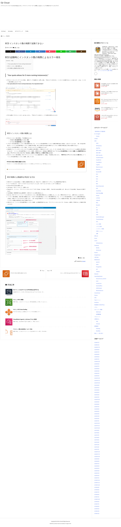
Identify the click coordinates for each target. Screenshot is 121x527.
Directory (98, 169)
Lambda (98, 198)
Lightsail (98, 200)
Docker (96, 252)
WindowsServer (99, 290)
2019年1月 (96, 496)
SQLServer (98, 250)
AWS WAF (98, 152)
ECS (97, 179)
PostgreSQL (99, 266)
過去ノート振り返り (98, 333)
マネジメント (97, 316)
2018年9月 (96, 501)
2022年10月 (97, 399)
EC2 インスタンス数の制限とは (14, 66)
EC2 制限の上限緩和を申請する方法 (15, 68)
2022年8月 (96, 404)
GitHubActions (99, 243)
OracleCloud (97, 292)
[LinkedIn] (31, 51)
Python (96, 295)
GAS (97, 321)
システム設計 (99, 226)
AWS (9, 36)
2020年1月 (96, 477)
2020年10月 (97, 456)
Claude (97, 136)
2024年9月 (96, 363)
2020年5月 (96, 468)
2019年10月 (97, 485)
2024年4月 (96, 371)
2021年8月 (96, 432)
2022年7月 (96, 406)
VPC (97, 221)
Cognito (98, 164)
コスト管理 (98, 224)
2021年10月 (97, 428)
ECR (97, 176)
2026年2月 (96, 344)
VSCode (98, 323)
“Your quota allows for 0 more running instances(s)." (19, 63)
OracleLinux (99, 283)
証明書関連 (98, 314)
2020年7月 (96, 463)
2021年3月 (96, 444)
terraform (96, 302)
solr (97, 269)
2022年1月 (96, 420)
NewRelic (98, 330)
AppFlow (98, 148)
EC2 (18, 47)
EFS (97, 181)
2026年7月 (96, 342)
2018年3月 (96, 513)
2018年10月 (97, 499)
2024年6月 (96, 368)
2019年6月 (96, 494)
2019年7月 (96, 492)
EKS (97, 183)
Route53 (98, 205)
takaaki (83, 261)
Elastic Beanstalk (100, 186)
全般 (97, 233)
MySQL (97, 247)
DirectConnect (99, 167)
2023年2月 (96, 394)
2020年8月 (96, 461)
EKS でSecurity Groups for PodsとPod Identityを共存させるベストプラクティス (109, 101)
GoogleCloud (97, 255)
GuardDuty (98, 190)
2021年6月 (96, 437)
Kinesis (97, 195)
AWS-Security (99, 155)
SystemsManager (100, 217)
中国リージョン (99, 231)
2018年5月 (96, 508)
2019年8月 (96, 489)
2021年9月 (96, 430)
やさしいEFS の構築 (18, 299)
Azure (95, 238)
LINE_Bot (96, 257)
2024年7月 (96, 366)
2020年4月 (96, 470)
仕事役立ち (96, 319)
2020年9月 (96, 458)
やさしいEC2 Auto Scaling (20, 309)
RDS (97, 202)
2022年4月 (96, 413)
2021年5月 (96, 439)
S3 (96, 207)
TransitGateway (99, 219)
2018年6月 (96, 506)
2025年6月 (96, 354)
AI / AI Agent (97, 133)
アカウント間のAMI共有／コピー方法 (22, 329)
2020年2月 (96, 475)
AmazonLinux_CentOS (101, 278)
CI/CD (95, 240)
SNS (97, 212)
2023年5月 (96, 392)
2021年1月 (96, 449)
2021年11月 (97, 425)
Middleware (97, 259)
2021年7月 (96, 435)
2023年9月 (96, 385)
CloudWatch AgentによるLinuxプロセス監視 (25, 319)
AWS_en (96, 236)
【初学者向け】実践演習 (99, 131)
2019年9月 (96, 487)
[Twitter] (10, 51)
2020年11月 (97, 454)
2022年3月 (96, 416)
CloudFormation (99, 157)
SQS (97, 214)
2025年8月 (96, 349)
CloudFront (98, 160)
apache (98, 262)
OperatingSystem (98, 276)
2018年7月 (96, 504)
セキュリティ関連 (98, 309)
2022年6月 (96, 409)
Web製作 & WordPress (99, 304)
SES (97, 209)
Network (96, 274)
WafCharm (98, 311)
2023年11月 (97, 380)
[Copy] (81, 51)
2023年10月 (97, 382)
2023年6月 (96, 390)
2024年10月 (97, 361)
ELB (97, 188)
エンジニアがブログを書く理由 (105, 70)
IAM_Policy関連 (99, 193)
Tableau (98, 271)
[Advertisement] (60, 19)
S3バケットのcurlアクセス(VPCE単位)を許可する (26, 289)
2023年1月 (96, 397)
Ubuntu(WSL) (99, 285)
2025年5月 (96, 356)
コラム (110, 69)
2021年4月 (96, 442)
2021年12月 (97, 423)
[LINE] (61, 51)
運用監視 (96, 326)
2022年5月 (96, 411)
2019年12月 (97, 480)
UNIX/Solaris (99, 288)
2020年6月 (96, 466)
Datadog (98, 328)
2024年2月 (96, 375)
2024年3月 (96, 373)
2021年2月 (96, 447)
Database (96, 245)
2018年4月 (96, 511)
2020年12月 (97, 451)
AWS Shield (98, 150)
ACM (97, 143)
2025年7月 (96, 352)
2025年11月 (97, 347)
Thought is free (68, 523)
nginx (97, 264)
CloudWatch (99, 162)
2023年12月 (97, 378)
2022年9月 (96, 401)
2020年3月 (96, 473)
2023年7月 (96, 387)
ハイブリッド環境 (100, 228)
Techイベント (97, 300)
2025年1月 (96, 359)
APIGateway (99, 145)
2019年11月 (97, 482)
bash (97, 281)
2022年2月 (96, 418)
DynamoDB (98, 171)
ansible (96, 138)
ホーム (3, 36)
